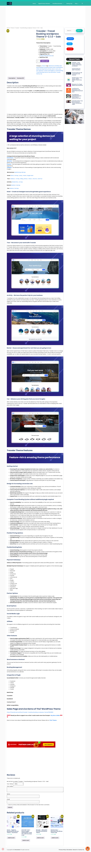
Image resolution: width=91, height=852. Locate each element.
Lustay (21, 175)
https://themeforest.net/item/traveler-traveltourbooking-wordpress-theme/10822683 (30, 712)
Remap (18, 185)
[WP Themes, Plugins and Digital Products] (9, 3)
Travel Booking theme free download (46, 72)
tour (60, 69)
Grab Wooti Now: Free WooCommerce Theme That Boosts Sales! (77, 102)
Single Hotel (30, 175)
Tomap (18, 178)
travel (45, 70)
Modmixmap (17, 172)
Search (79, 30)
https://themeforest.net (46, 55)
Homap (16, 175)
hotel (54, 67)
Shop (76, 3)
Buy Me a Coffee (55, 715)
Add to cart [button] (11, 838)
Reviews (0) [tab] (20, 78)
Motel (12, 175)
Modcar (12, 188)
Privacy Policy (62, 849)
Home (34, 3)
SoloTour (40, 178)
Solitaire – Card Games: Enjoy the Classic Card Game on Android (76, 64)
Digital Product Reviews (44, 3)
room (56, 69)
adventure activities (54, 66)
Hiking (22, 178)
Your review (10, 786)
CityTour (35, 178)
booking (46, 67)
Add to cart (44, 61)
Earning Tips (69, 3)
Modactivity (15, 182)
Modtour (12, 178)
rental (49, 69)
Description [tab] (12, 78)
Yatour (30, 178)
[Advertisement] (45, 15)
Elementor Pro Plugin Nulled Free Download (77, 85)
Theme (12, 28)
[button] (82, 3)
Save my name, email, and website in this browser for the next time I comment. (29, 804)
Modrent (13, 185)
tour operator (40, 70)
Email (8, 799)
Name (8, 794)
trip (41, 74)
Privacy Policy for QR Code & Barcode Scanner (77, 74)
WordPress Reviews (57, 3)
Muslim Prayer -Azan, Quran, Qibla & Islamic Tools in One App (77, 79)
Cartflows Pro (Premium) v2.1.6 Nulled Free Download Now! (77, 90)
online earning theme (41, 69)
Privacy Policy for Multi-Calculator (76, 69)
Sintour (26, 178)
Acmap (21, 182)
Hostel (25, 175)
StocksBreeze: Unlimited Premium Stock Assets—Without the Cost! (76, 96)
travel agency (51, 70)
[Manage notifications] (3, 849)
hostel (50, 67)
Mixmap (23, 172)
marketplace (59, 67)
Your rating (10, 784)
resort (53, 69)
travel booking (59, 70)
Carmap (16, 188)
